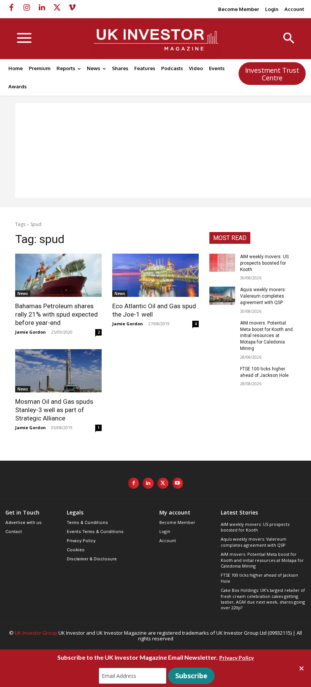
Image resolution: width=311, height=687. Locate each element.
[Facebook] (11, 7)
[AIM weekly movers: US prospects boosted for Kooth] (222, 263)
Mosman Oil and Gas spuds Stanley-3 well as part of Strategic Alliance (54, 410)
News (22, 293)
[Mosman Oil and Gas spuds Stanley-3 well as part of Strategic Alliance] (58, 370)
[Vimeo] (72, 7)
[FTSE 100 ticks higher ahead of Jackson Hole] (222, 375)
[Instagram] (26, 7)
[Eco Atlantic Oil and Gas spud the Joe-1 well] (155, 275)
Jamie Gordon (30, 332)
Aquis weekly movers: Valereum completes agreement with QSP (263, 296)
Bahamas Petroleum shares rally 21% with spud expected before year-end (56, 314)
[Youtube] (177, 483)
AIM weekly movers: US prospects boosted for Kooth (264, 263)
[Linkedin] (41, 7)
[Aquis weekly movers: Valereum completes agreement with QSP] (222, 296)
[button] (288, 38)
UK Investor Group (36, 632)
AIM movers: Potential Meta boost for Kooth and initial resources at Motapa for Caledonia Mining (266, 335)
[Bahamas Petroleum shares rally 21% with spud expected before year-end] (58, 275)
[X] (56, 7)
